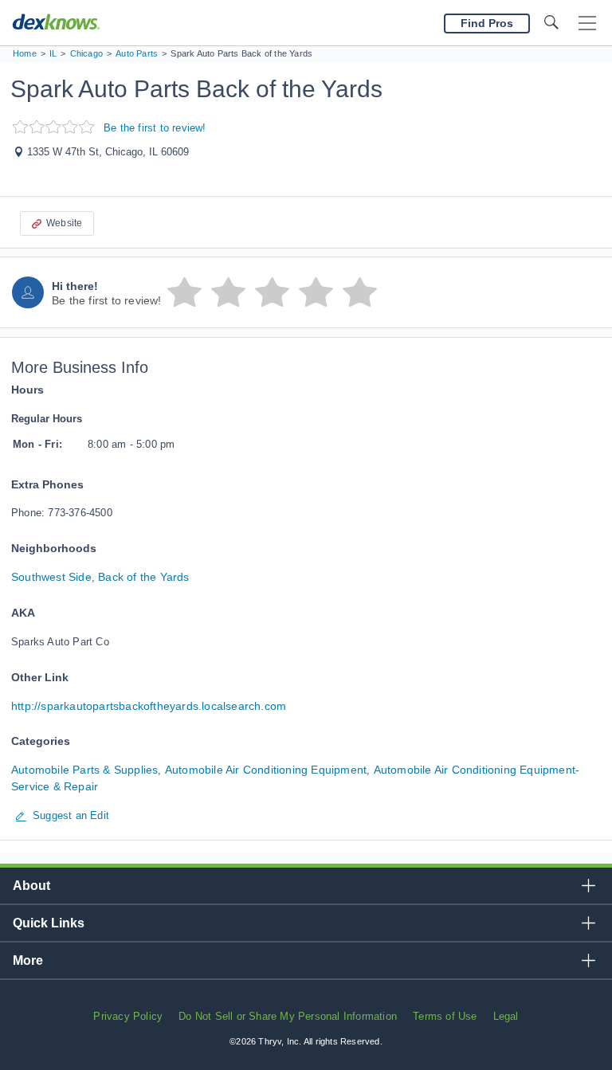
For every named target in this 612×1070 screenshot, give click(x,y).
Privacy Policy (128, 1016)
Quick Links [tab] (48, 923)
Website (64, 223)
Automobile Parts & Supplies (84, 769)
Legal (506, 1016)
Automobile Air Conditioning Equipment (266, 769)
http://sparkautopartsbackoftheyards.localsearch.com (148, 706)
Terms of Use (445, 1016)
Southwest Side (51, 576)
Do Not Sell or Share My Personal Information (287, 1016)
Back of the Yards (143, 576)
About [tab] (31, 885)
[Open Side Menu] (587, 23)
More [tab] (28, 960)
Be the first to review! (155, 128)
